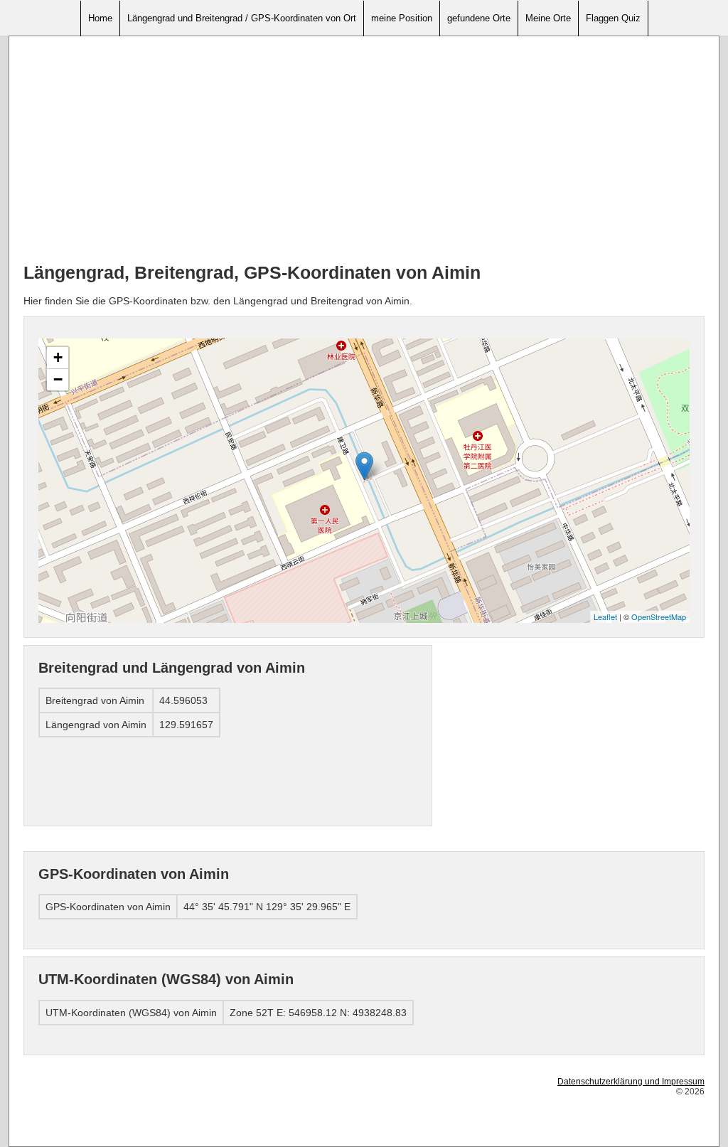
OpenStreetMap (658, 616)
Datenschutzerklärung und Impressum (631, 1082)
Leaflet (605, 616)
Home (100, 18)
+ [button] (58, 357)
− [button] (58, 379)
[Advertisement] (364, 150)
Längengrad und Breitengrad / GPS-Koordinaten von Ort (241, 18)
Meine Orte (548, 18)
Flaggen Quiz (613, 18)
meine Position (401, 18)
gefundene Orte (478, 18)
